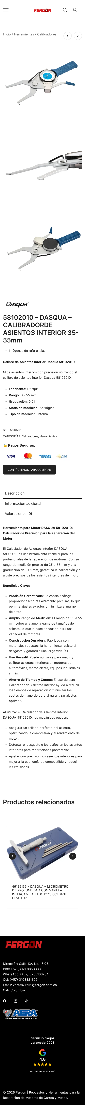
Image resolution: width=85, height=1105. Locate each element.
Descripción (15, 493)
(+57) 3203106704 (34, 974)
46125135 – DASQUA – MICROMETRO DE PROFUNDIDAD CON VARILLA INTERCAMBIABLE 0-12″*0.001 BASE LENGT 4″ (40, 892)
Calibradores (46, 34)
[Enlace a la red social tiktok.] (26, 1000)
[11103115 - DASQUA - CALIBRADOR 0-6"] (78, 36)
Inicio (7, 34)
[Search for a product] (64, 9)
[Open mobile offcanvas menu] (5, 9)
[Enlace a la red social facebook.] (4, 1000)
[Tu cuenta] (74, 9)
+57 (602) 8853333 (26, 969)
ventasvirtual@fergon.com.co (35, 985)
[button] (72, 856)
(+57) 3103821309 (24, 979)
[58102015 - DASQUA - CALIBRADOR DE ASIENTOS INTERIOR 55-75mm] (67, 36)
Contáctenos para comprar (29, 469)
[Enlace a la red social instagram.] (15, 1000)
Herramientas (24, 34)
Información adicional (23, 503)
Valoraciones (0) (18, 514)
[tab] (42, 493)
